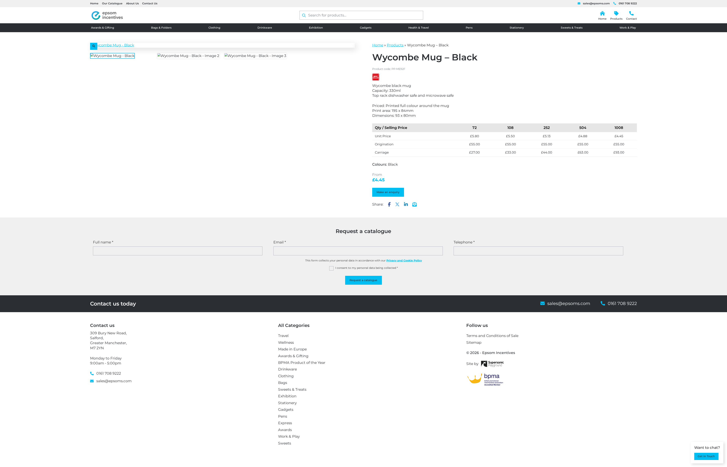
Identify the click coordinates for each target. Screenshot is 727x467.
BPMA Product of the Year (301, 362)
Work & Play (627, 27)
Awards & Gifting (102, 27)
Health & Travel (418, 27)
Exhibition (316, 27)
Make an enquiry (388, 192)
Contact (631, 18)
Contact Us (149, 3)
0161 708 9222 (628, 3)
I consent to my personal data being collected (366, 268)
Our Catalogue (112, 3)
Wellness (286, 342)
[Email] (414, 204)
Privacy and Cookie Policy (404, 260)
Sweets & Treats (572, 27)
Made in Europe (292, 349)
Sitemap (473, 342)
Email (279, 242)
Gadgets (365, 27)
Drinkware (264, 27)
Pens (469, 27)
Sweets (284, 443)
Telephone (464, 242)
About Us (132, 3)
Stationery (517, 27)
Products (616, 18)
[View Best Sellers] (375, 76)
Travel (283, 336)
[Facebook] (389, 204)
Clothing (214, 27)
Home (94, 3)
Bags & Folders (161, 27)
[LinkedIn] (406, 204)
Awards (285, 430)
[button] (93, 46)
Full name (103, 242)
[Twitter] (397, 204)
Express (285, 423)
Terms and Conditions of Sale (492, 336)
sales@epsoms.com (596, 3)
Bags (282, 382)
